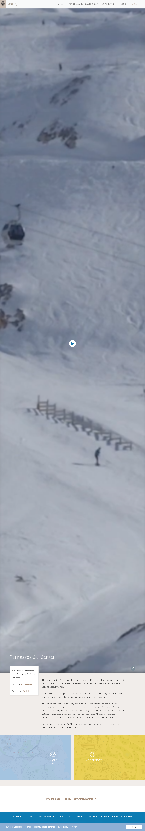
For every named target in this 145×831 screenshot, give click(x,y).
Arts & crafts (76, 4)
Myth (60, 4)
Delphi (26, 691)
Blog (123, 4)
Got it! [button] (133, 827)
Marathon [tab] (126, 816)
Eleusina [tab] (94, 816)
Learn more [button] (73, 827)
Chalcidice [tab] (64, 816)
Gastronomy (92, 4)
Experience (108, 4)
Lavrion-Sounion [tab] (110, 816)
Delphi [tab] (79, 816)
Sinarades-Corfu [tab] (48, 816)
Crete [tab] (32, 816)
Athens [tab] (17, 816)
